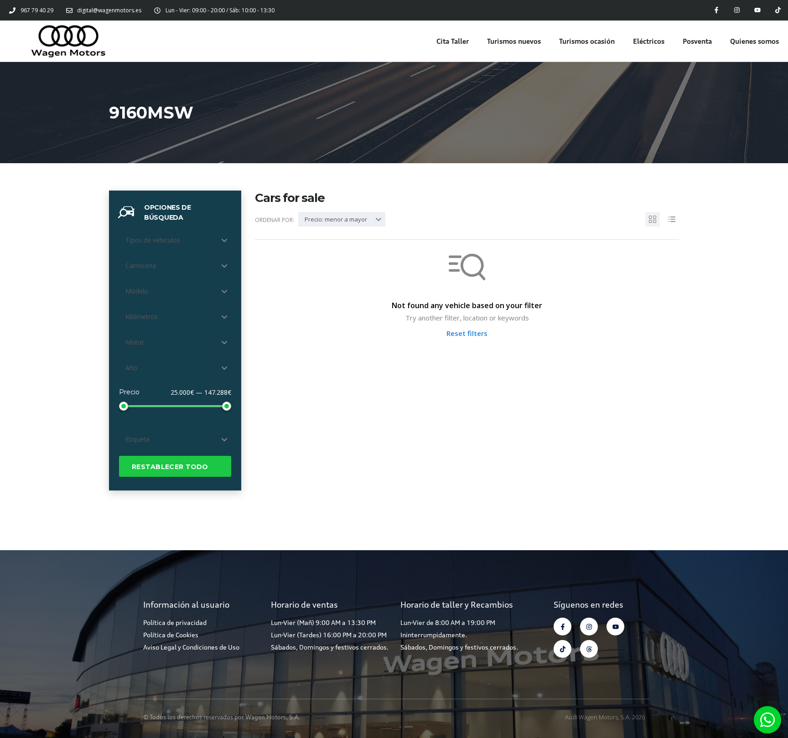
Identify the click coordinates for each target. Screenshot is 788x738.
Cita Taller (452, 41)
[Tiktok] (777, 10)
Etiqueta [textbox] (137, 439)
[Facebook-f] (716, 10)
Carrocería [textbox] (140, 265)
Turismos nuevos (514, 41)
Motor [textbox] (134, 342)
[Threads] (589, 649)
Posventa (697, 41)
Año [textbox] (131, 367)
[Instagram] (737, 10)
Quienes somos (754, 41)
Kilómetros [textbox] (141, 316)
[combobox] (175, 240)
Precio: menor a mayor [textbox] (336, 219)
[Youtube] (757, 10)
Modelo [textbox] (136, 291)
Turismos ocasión (587, 41)
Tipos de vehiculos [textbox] (152, 240)
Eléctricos (648, 41)
